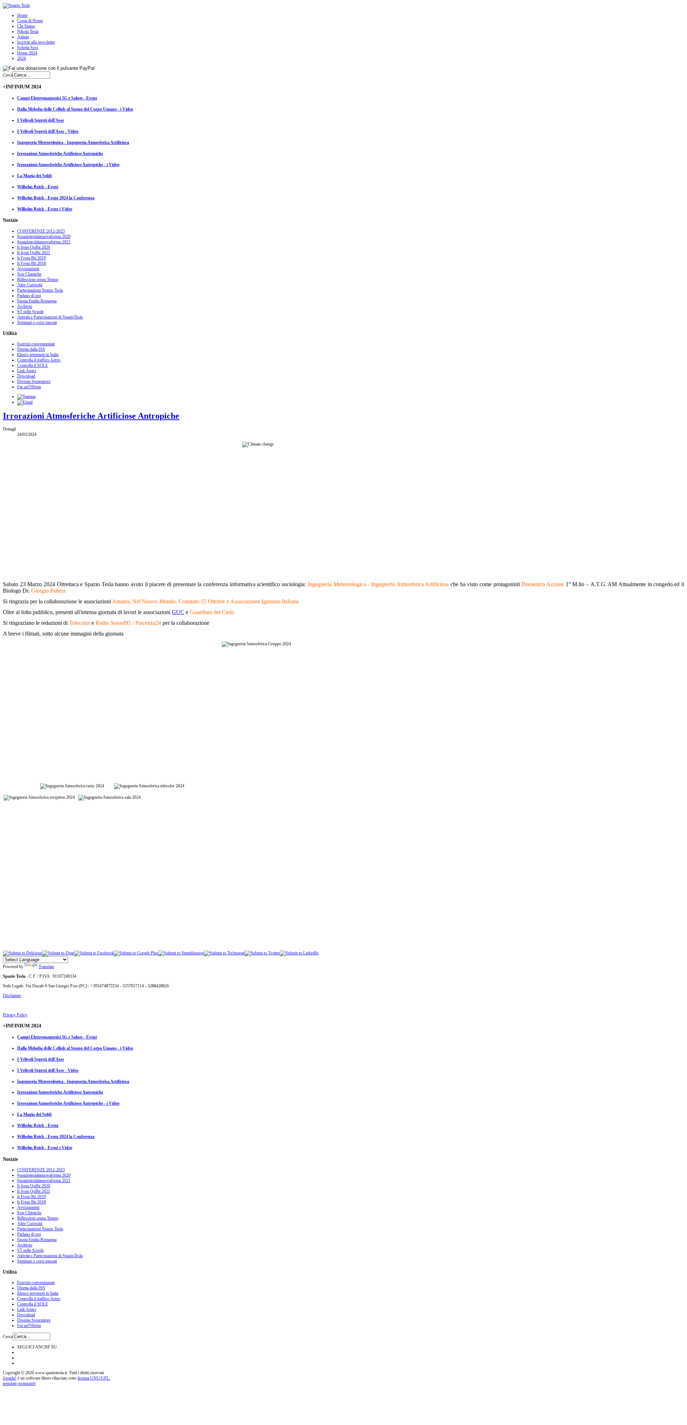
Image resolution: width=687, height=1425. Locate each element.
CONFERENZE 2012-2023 (41, 231)
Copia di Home (30, 20)
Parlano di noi (29, 295)
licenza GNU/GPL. (94, 1378)
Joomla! (9, 1378)
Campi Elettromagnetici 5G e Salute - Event (57, 98)
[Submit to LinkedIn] (299, 952)
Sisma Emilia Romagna (37, 300)
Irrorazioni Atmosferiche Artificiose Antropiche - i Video (68, 164)
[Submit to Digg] (58, 952)
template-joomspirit (19, 1383)
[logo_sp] (16, 5)
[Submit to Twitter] (262, 952)
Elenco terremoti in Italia (37, 354)
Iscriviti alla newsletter (36, 42)
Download (26, 376)
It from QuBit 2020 (33, 247)
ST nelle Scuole (30, 311)
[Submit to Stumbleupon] (181, 952)
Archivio (24, 306)
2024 (21, 58)
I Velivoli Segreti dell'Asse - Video (47, 131)
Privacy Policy (15, 1014)
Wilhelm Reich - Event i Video (44, 208)
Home (22, 15)
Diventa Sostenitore (33, 381)
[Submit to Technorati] (224, 952)
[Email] (25, 402)
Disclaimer (12, 995)
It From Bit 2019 (31, 258)
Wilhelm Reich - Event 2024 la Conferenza (55, 197)
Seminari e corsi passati (37, 322)
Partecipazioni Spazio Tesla (40, 290)
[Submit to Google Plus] (136, 952)
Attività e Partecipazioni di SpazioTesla (50, 317)
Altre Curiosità (29, 284)
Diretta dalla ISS (31, 349)
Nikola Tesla (27, 31)
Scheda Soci (27, 47)
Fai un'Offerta (29, 386)
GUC (178, 612)
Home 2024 (27, 52)
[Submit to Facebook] (94, 952)
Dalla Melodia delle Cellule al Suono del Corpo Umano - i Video (75, 109)
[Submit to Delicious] (22, 952)
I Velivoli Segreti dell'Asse (40, 120)
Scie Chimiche (29, 274)
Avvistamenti (28, 268)
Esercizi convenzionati (36, 343)
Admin (23, 36)
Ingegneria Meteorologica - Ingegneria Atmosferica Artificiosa (73, 142)
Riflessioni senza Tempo (37, 279)
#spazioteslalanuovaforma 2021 (43, 241)
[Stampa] (26, 396)
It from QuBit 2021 (33, 252)
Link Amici (26, 370)
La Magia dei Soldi (34, 175)
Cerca (8, 75)
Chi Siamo (26, 26)
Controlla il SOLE (32, 365)
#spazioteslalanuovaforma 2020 (43, 236)
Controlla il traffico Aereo (38, 360)
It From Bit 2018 (31, 263)
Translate (46, 966)
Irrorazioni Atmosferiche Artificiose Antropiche (60, 153)
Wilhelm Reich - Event (37, 186)
